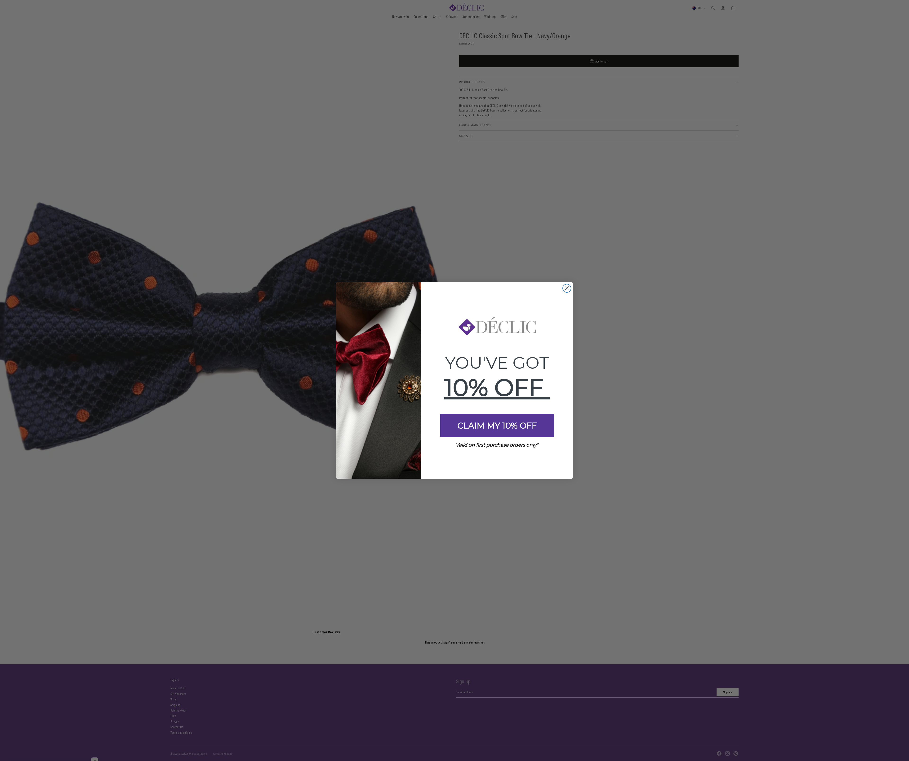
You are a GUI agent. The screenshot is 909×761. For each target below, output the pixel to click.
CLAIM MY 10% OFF (497, 426)
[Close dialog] (567, 288)
